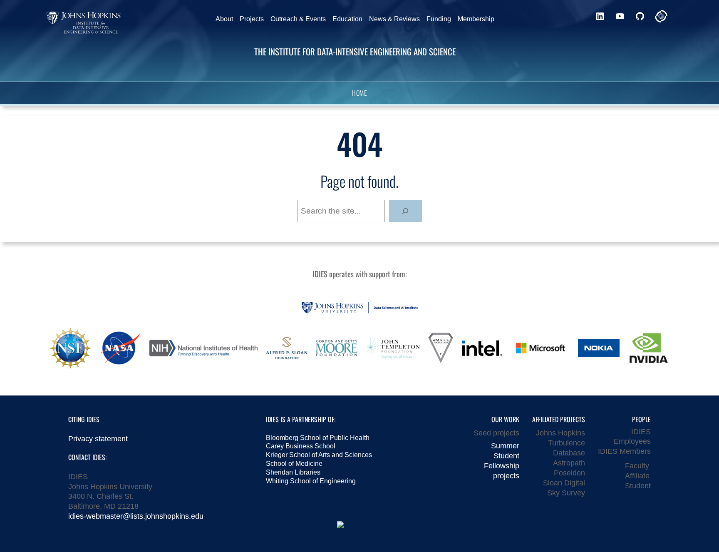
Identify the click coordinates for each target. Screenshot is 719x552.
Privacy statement (98, 438)
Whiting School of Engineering (311, 481)
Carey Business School (300, 446)
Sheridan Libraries (293, 472)
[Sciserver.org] (661, 16)
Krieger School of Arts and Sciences (319, 454)
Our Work (505, 419)
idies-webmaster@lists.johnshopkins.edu (135, 516)
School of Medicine (294, 463)
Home (359, 93)
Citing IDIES (83, 419)
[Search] (405, 211)
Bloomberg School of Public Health (317, 437)
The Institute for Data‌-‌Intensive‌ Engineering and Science (355, 51)
